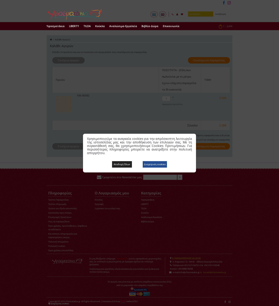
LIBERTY (74, 26)
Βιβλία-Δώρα (150, 26)
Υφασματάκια (55, 26)
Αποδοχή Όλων (122, 164)
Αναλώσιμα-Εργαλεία (123, 26)
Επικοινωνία (171, 26)
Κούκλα (100, 26)
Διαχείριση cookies (155, 164)
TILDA (87, 26)
